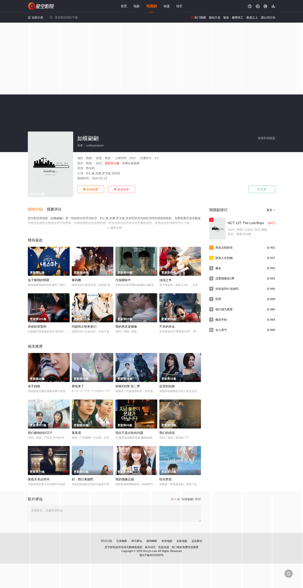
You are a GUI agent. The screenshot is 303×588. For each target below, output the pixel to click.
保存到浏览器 (266, 138)
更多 (271, 210)
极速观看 (121, 189)
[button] (37, 209)
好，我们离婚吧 (82, 479)
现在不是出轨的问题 (129, 432)
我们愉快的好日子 (40, 432)
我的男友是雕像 (126, 326)
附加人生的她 (224, 258)
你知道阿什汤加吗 (226, 288)
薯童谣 (76, 432)
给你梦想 (165, 479)
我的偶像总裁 (124, 479)
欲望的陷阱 (167, 386)
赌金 (218, 268)
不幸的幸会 (167, 326)
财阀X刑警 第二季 (127, 386)
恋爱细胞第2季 (224, 278)
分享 (261, 189)
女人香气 (221, 330)
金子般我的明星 (38, 280)
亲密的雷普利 (37, 326)
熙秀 (218, 299)
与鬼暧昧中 (123, 280)
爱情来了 (78, 386)
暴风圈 (76, 280)
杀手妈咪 (34, 386)
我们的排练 (167, 432)
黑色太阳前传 (224, 247)
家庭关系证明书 (38, 479)
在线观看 (90, 189)
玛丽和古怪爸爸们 (84, 326)
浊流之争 (165, 280)
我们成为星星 (224, 309)
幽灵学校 (221, 319)
